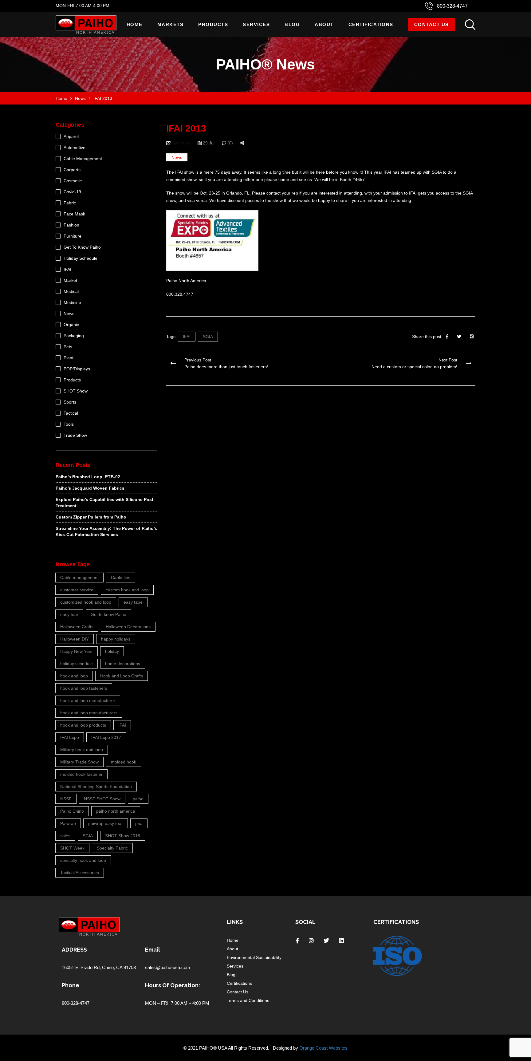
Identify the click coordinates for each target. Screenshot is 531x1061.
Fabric (70, 202)
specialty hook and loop (83, 860)
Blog (292, 24)
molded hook (123, 761)
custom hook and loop (127, 589)
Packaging (74, 335)
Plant (68, 357)
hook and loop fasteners (83, 688)
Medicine (72, 302)
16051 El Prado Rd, (82, 967)
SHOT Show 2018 (122, 835)
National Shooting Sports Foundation (96, 786)
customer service (76, 589)
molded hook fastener (81, 774)
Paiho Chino (72, 811)
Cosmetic (73, 180)
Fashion (71, 225)
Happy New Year (76, 651)
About (324, 24)
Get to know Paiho (108, 614)
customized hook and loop (85, 602)
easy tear (69, 614)
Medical (71, 291)
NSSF (66, 798)
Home (135, 24)
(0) (229, 142)
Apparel (71, 136)
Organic (71, 324)
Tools (69, 424)
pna (139, 823)
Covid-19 (72, 191)
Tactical (71, 413)
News (176, 157)
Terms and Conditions (248, 1000)
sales (65, 835)
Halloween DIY (74, 639)
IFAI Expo (69, 737)
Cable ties (120, 577)
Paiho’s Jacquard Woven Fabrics (90, 488)
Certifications (370, 24)
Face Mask (74, 213)
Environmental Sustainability (254, 957)
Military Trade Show (79, 761)
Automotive (74, 147)
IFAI (187, 336)
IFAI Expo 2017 (106, 737)
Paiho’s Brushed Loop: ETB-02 (88, 476)
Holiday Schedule (80, 258)
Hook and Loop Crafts (121, 675)
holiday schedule (76, 663)
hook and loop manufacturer (87, 700)
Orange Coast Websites (323, 1048)
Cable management (79, 577)
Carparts (72, 169)
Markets (170, 24)
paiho (138, 798)
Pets (68, 346)
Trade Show (75, 435)
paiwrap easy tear (105, 823)
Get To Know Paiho (82, 247)
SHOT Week (72, 848)
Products (213, 24)
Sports (70, 402)
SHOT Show (76, 391)
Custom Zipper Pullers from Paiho (91, 517)
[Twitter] (459, 336)
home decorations (122, 663)
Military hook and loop (81, 749)
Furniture (72, 236)
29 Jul (208, 142)
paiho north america (115, 811)
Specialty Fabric (112, 848)
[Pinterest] (471, 336)
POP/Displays (77, 368)
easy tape (133, 602)
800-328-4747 (452, 6)
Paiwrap (68, 823)
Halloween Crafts (76, 626)
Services (256, 24)
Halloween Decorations (128, 626)
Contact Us (431, 24)
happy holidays (115, 639)
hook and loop (74, 675)
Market (70, 280)
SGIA (208, 336)
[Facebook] (447, 336)
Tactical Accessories (79, 872)
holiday (112, 651)
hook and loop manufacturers (88, 712)
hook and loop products (83, 725)
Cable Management (83, 158)
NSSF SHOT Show (102, 798)
